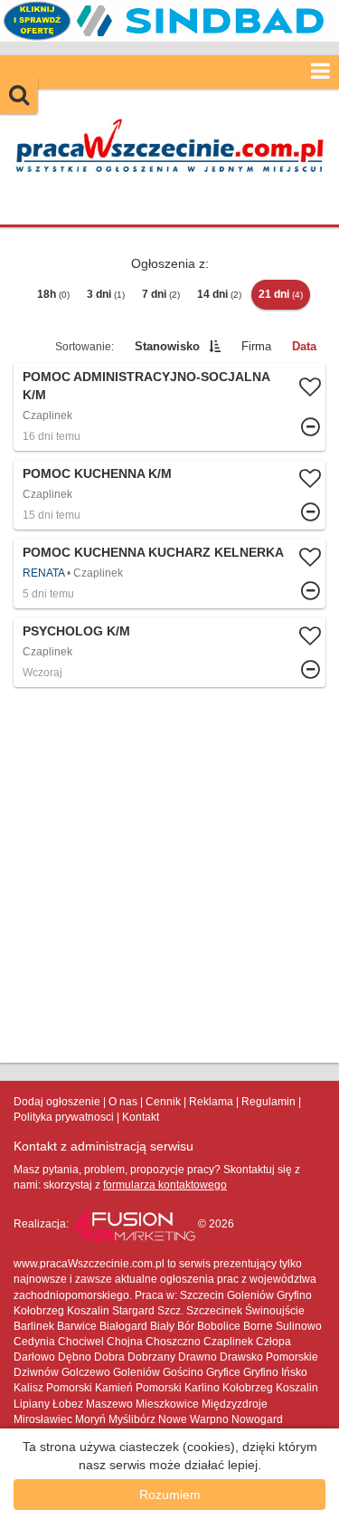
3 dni (106, 294)
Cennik (163, 1101)
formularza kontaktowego (165, 1185)
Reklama (211, 1101)
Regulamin (268, 1101)
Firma (256, 346)
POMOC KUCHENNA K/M (97, 473)
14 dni (219, 294)
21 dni (281, 294)
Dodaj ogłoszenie (57, 1101)
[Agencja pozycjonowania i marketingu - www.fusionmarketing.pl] (134, 1224)
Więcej (169, 495)
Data (304, 346)
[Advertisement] (169, 875)
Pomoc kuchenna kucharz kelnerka (153, 552)
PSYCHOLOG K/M (76, 631)
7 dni (161, 294)
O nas (122, 1101)
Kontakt (140, 1117)
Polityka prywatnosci (64, 1117)
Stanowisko (167, 346)
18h (53, 294)
